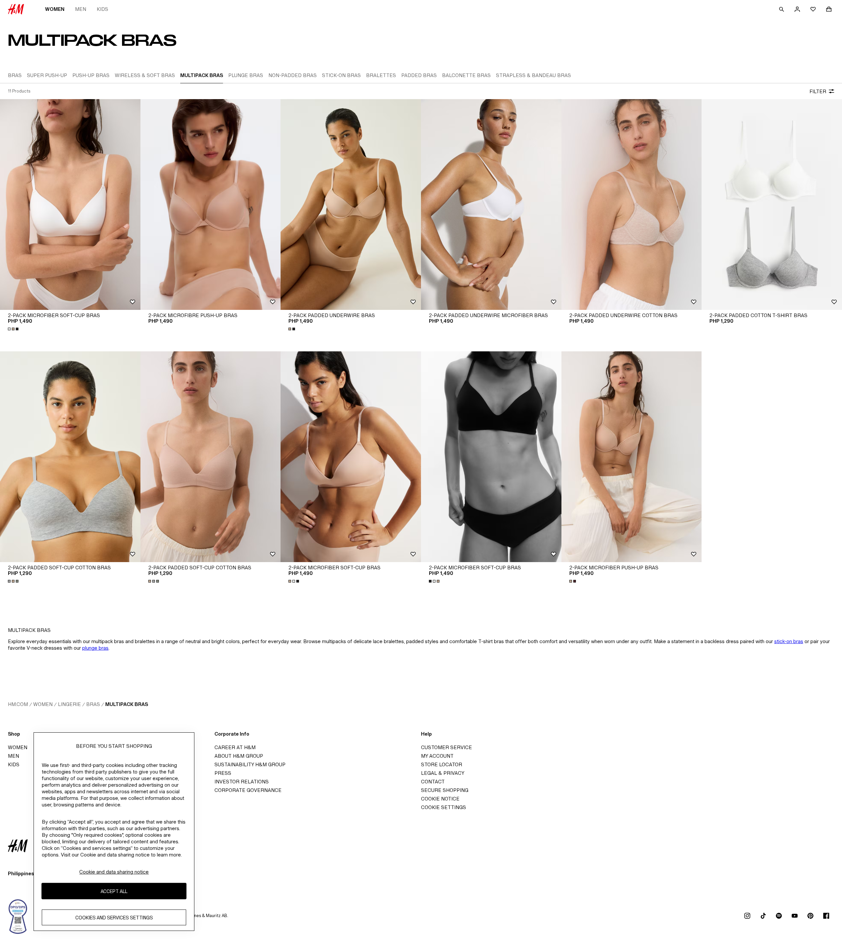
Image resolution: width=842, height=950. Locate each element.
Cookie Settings (443, 807)
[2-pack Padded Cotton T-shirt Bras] (772, 204)
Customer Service (446, 747)
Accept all (114, 891)
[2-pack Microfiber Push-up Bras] (631, 456)
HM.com (18, 704)
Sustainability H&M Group (249, 764)
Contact (433, 781)
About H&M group (238, 756)
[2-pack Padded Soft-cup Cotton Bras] (70, 456)
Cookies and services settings (114, 917)
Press (222, 773)
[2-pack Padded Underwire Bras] (351, 204)
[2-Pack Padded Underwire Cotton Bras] (631, 204)
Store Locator (441, 764)
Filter (817, 91)
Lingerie (69, 704)
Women (54, 9)
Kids (102, 9)
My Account (437, 756)
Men (80, 9)
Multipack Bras (126, 704)
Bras (93, 704)
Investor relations (241, 781)
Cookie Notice (440, 798)
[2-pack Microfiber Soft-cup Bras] (70, 204)
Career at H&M (235, 747)
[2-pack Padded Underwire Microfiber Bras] (491, 204)
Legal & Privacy (442, 773)
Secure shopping (444, 790)
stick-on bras (788, 641)
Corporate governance (248, 790)
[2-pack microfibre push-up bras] (210, 204)
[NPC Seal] (18, 915)
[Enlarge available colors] (14, 329)
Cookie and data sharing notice (114, 872)
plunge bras (95, 648)
